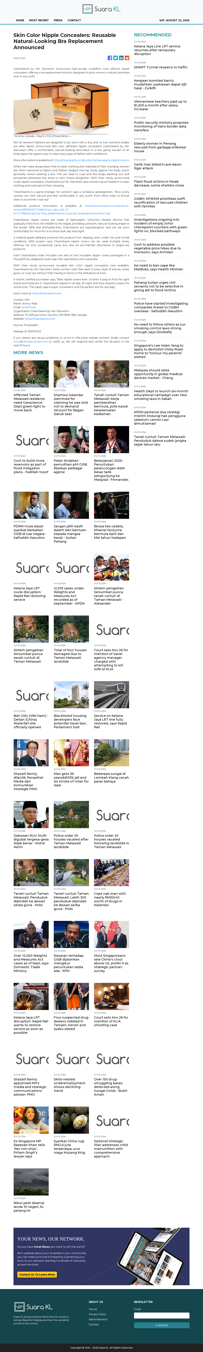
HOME (20, 20)
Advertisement (98, 1319)
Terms (93, 1309)
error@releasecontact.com (30, 341)
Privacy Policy (97, 1314)
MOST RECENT (39, 20)
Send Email (29, 307)
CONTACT (74, 20)
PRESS (58, 20)
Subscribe (161, 1325)
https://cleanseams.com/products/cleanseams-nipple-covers (91, 160)
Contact (94, 1324)
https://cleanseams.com (47, 293)
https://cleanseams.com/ (40, 318)
